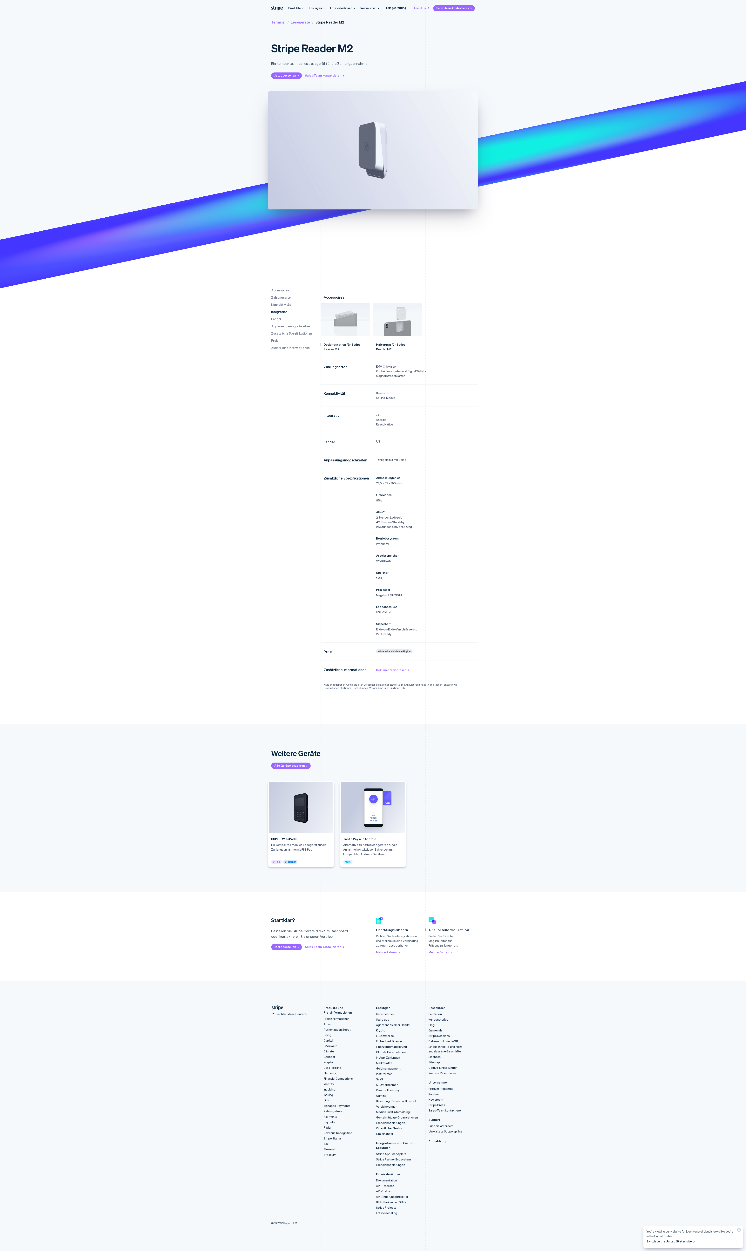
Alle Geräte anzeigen (289, 765)
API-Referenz (385, 1186)
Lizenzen (435, 1057)
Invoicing (330, 1089)
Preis (274, 340)
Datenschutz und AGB (443, 1041)
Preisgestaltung (395, 8)
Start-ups (382, 1019)
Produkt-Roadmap (441, 1089)
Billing (327, 1035)
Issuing (328, 1095)
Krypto (328, 1062)
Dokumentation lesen (391, 670)
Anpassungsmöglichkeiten (290, 326)
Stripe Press (437, 1105)
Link (326, 1100)
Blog (432, 1025)
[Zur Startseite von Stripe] (276, 1007)
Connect (329, 1057)
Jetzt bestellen (285, 75)
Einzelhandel (384, 1134)
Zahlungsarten (281, 297)
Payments (330, 1116)
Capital (328, 1040)
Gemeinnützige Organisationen (397, 1117)
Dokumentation (386, 1180)
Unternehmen (385, 1014)
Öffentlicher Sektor (389, 1128)
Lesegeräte (300, 22)
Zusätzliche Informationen (290, 348)
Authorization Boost (337, 1029)
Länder (276, 319)
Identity (329, 1084)
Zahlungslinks (333, 1111)
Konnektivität (281, 305)
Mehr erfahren (386, 952)
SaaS (379, 1079)
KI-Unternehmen (387, 1085)
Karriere (434, 1094)
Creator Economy (388, 1090)
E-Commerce (385, 1036)
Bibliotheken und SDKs (391, 1202)
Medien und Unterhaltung (393, 1112)
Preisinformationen (336, 1019)
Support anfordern (441, 1126)
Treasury (330, 1155)
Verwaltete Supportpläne (446, 1131)
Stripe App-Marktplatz (391, 1154)
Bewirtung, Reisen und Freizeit (396, 1101)
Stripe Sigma (332, 1138)
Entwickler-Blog (386, 1213)
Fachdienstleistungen (390, 1123)
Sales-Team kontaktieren (452, 8)
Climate (329, 1051)
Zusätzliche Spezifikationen (291, 333)
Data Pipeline (332, 1068)
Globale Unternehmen (391, 1052)
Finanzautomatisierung (391, 1047)
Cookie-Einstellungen (443, 1068)
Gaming (381, 1096)
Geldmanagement (388, 1068)
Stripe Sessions (439, 1036)
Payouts (329, 1122)
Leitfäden (435, 1014)
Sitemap (434, 1062)
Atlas (327, 1024)
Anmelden (420, 8)
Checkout (330, 1046)
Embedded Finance (389, 1041)
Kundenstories (438, 1019)
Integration (279, 312)
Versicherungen (386, 1106)
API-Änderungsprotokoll (392, 1197)
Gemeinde (436, 1030)
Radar (327, 1127)
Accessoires (280, 290)
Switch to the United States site (669, 1241)
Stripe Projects (386, 1207)
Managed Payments (337, 1106)
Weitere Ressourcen (442, 1073)
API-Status (383, 1191)
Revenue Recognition (338, 1133)
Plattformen (384, 1074)
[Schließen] (738, 1230)
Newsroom (436, 1099)
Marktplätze (384, 1063)
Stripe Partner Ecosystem (393, 1159)
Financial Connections (338, 1078)
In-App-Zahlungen (388, 1057)
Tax (326, 1144)
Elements (330, 1073)
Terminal (278, 22)
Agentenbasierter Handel (393, 1025)
